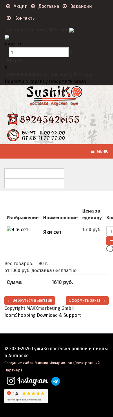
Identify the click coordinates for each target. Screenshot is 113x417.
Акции (20, 6)
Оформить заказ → (87, 300)
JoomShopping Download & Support (42, 315)
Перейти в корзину (27, 81)
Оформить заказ (67, 81)
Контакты (24, 18)
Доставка (48, 6)
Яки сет (13, 43)
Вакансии (80, 6)
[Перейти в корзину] (71, 30)
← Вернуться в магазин (29, 300)
